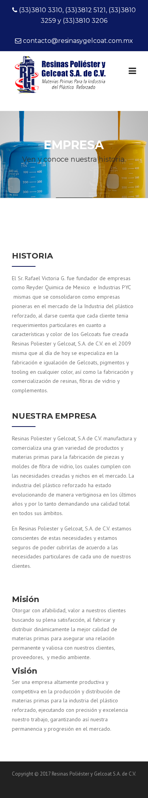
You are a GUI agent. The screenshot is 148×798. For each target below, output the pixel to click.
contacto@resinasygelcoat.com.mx (78, 40)
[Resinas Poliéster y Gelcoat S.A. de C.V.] (61, 83)
